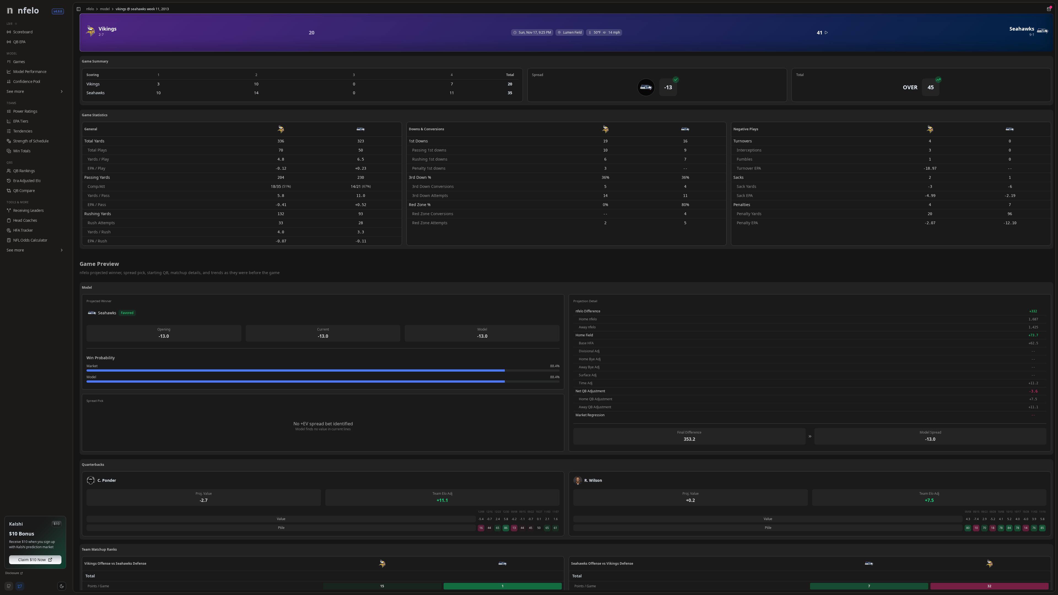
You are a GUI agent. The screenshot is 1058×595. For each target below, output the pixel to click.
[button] (61, 586)
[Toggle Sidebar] (70, 297)
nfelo (90, 9)
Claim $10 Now (32, 559)
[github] (8, 586)
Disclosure (12, 573)
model (105, 9)
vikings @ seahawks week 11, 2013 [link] (142, 9)
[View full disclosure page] (21, 573)
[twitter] (19, 586)
